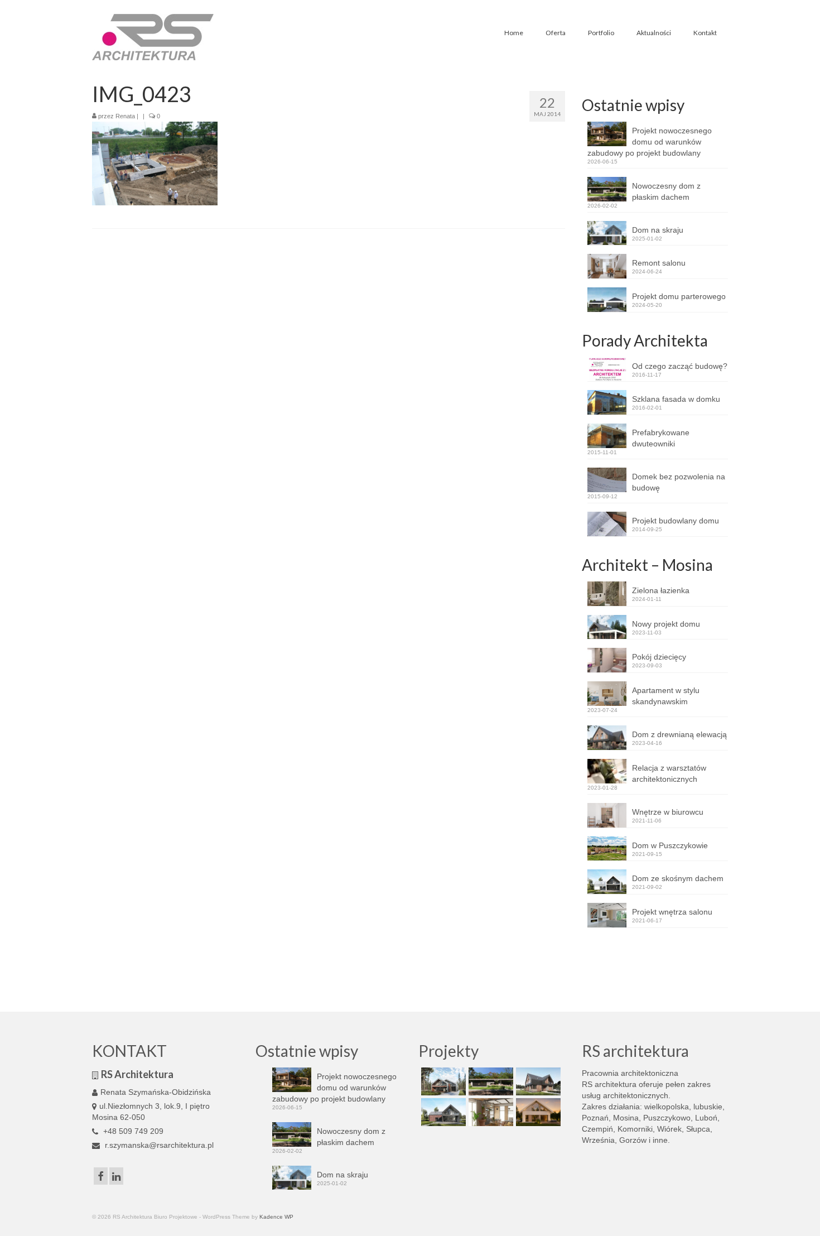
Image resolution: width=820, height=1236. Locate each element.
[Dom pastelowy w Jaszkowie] (537, 1112)
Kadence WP (276, 1217)
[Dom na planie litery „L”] (537, 1081)
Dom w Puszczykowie (670, 845)
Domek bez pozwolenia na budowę (678, 482)
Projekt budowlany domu (675, 520)
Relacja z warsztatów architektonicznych (669, 773)
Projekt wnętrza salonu (672, 911)
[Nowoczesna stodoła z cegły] (442, 1112)
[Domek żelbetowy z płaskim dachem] (489, 1081)
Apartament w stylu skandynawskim (666, 696)
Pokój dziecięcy (659, 656)
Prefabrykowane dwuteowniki (660, 438)
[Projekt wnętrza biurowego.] (489, 1112)
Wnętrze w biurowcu (667, 811)
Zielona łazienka (660, 590)
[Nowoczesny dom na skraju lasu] (442, 1081)
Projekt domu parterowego (679, 296)
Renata (125, 116)
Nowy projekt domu (666, 623)
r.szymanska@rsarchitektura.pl (158, 1145)
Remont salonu (659, 262)
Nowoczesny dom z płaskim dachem (666, 191)
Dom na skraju (657, 229)
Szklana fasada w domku (676, 399)
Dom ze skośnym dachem (677, 878)
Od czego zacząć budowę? (679, 366)
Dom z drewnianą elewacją (679, 734)
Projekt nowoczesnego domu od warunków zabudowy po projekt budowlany (649, 141)
